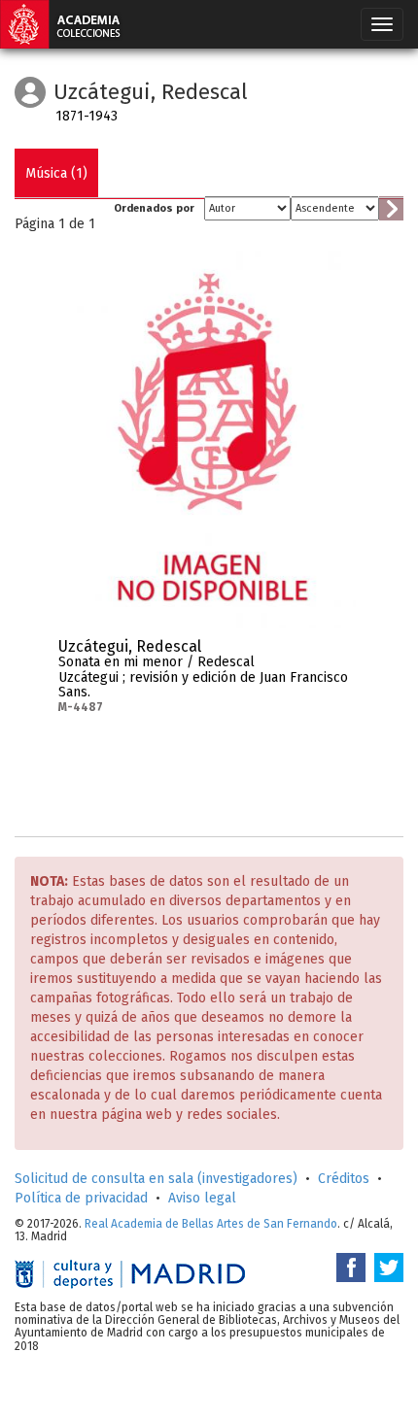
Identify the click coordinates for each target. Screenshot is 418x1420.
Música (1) (56, 173)
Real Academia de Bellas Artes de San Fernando (211, 1224)
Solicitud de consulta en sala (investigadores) (156, 1178)
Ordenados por (154, 208)
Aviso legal (202, 1198)
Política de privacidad (81, 1198)
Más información (341, 652)
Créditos (343, 1178)
